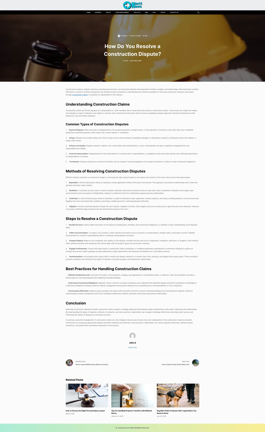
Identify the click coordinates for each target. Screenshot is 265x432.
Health (108, 12)
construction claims (80, 95)
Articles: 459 (132, 347)
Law (146, 12)
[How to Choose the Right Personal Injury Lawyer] (87, 395)
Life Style (137, 12)
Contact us (174, 12)
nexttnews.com (123, 428)
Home (88, 12)
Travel (163, 12)
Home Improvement (122, 12)
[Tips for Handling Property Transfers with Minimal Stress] (132, 395)
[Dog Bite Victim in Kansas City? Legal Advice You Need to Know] (178, 395)
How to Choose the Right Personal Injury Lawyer (85, 411)
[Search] (198, 12)
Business (98, 12)
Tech (154, 12)
